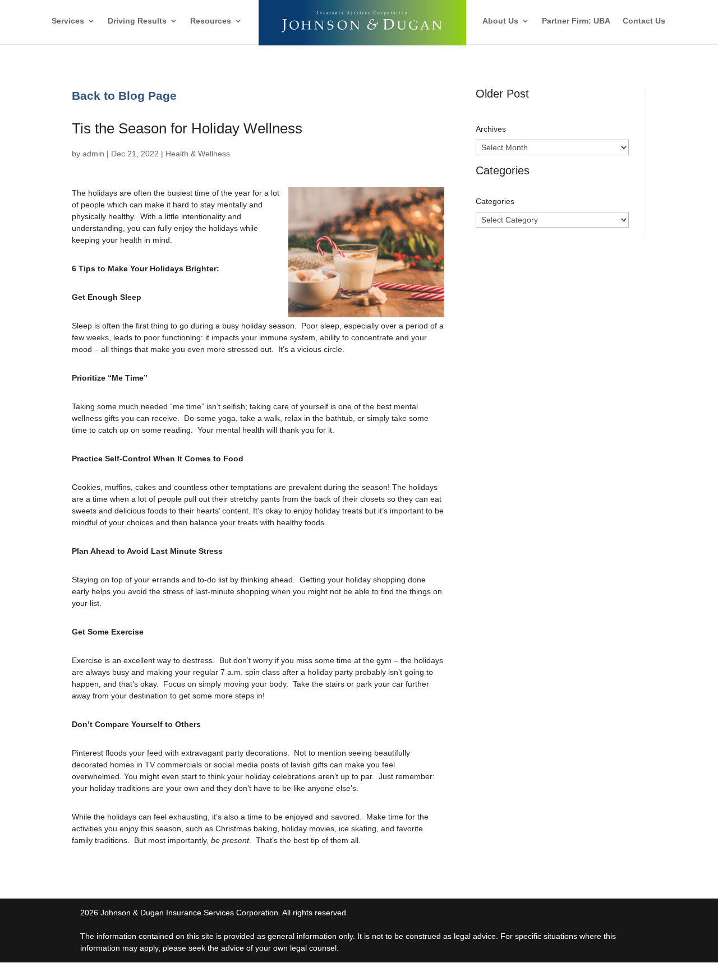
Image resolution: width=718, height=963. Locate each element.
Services (68, 21)
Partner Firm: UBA (576, 21)
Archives (491, 128)
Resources (210, 21)
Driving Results (137, 21)
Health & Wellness (197, 153)
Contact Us (644, 21)
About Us (500, 21)
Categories (495, 201)
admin (93, 153)
